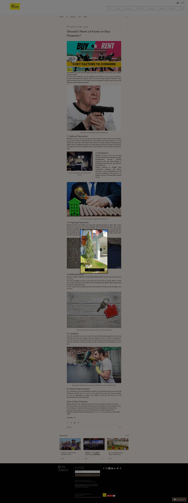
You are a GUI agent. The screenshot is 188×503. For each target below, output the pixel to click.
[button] (105, 271)
